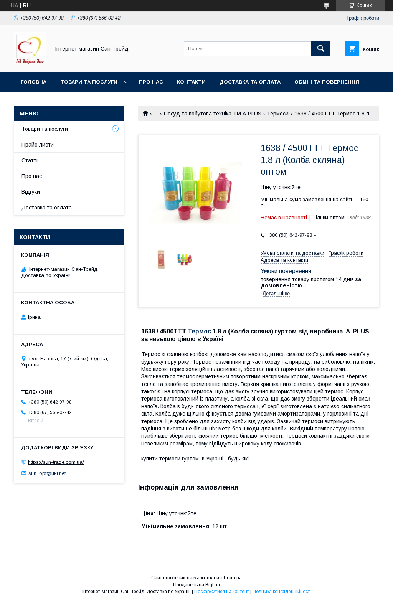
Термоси (278, 114)
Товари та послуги (88, 82)
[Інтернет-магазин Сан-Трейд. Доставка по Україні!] (30, 62)
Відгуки (30, 192)
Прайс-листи (37, 145)
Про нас (151, 82)
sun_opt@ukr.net (47, 473)
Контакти (191, 82)
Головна (33, 82)
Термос (199, 331)
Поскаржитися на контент (221, 591)
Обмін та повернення (326, 82)
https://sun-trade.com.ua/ (56, 462)
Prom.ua (233, 578)
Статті (29, 160)
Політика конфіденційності (282, 591)
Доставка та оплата (250, 82)
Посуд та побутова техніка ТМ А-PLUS (212, 114)
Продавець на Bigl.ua (196, 584)
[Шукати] (320, 48)
